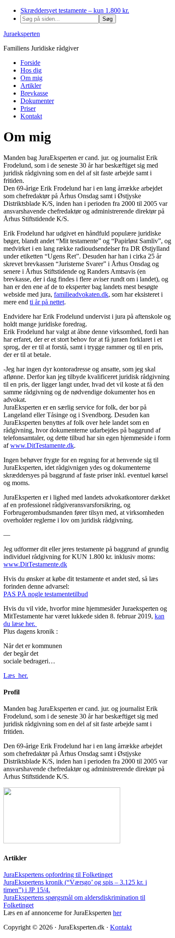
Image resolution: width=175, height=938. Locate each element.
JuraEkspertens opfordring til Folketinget (58, 874)
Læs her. (15, 675)
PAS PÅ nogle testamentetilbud (45, 594)
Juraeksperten (21, 33)
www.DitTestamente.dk (42, 445)
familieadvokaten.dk (81, 294)
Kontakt (121, 927)
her (117, 912)
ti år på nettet (47, 302)
